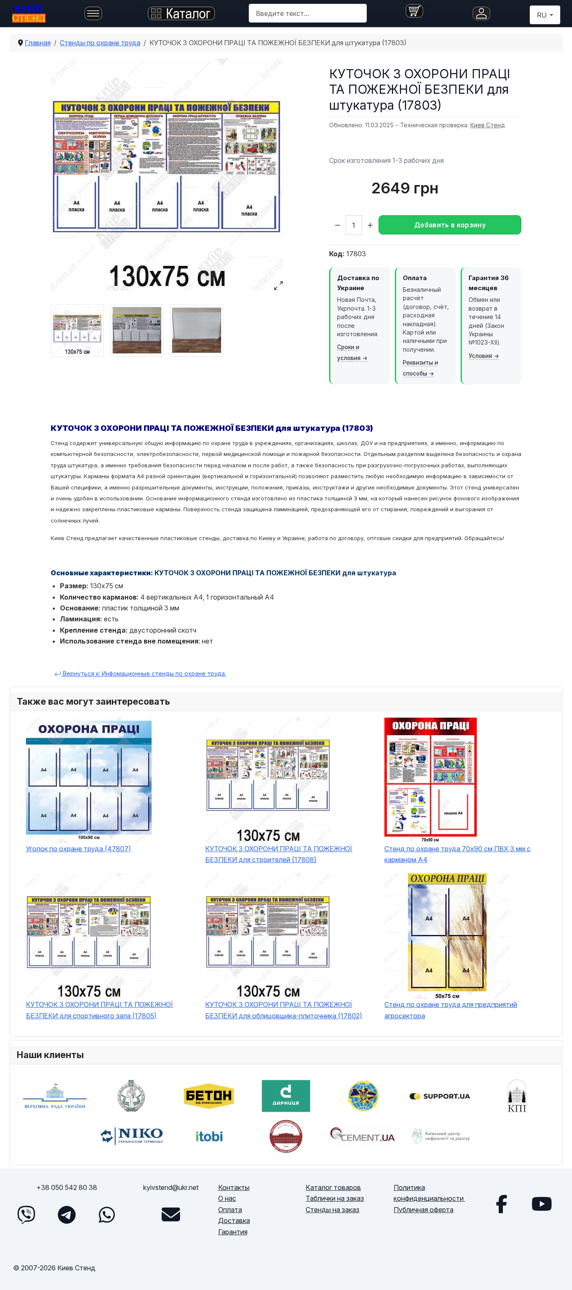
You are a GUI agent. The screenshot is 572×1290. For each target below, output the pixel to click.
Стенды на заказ (332, 1209)
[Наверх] (557, 1274)
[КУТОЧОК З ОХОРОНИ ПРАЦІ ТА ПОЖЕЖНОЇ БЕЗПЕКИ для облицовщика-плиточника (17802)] (290, 936)
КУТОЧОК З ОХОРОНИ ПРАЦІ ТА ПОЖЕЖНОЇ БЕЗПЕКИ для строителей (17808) (278, 854)
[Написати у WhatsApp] (107, 1214)
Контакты (234, 1187)
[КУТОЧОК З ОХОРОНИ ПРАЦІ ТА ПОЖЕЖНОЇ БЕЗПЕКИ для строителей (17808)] (290, 780)
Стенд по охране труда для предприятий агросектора (450, 1010)
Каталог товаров (333, 1187)
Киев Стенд (487, 125)
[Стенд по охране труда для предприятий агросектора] (469, 936)
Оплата (230, 1209)
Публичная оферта (423, 1209)
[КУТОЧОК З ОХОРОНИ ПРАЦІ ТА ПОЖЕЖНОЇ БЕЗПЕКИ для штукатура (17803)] (167, 175)
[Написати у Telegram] (66, 1214)
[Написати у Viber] (26, 1214)
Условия (480, 356)
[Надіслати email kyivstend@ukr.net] (171, 1214)
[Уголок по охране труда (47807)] (111, 780)
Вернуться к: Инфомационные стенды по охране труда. (143, 673)
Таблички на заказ (335, 1198)
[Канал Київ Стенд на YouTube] (542, 1203)
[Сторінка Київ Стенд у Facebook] (501, 1203)
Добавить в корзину (450, 225)
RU (542, 15)
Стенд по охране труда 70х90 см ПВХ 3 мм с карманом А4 (457, 854)
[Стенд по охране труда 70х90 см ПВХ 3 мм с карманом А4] (469, 780)
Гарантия (232, 1232)
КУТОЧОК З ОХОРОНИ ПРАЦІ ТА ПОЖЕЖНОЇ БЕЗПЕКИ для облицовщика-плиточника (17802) (283, 1010)
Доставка (234, 1220)
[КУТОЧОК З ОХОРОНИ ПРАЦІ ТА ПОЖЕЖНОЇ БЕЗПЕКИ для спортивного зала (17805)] (111, 936)
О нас (227, 1198)
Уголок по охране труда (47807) (78, 849)
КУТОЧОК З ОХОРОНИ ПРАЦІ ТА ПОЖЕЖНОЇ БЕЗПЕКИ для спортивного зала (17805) (99, 1010)
